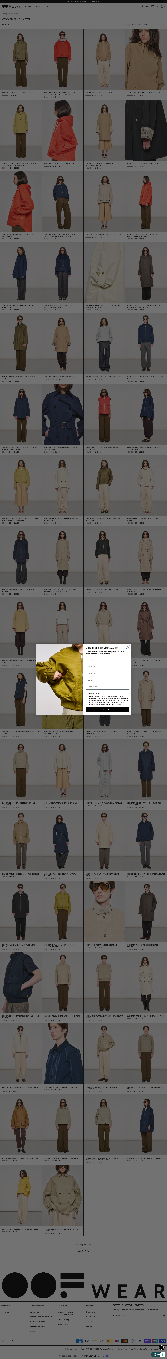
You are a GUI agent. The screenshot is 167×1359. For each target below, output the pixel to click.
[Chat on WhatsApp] (162, 1347)
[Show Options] (126, 686)
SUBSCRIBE (107, 710)
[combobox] (106, 686)
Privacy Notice (94, 696)
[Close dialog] (128, 647)
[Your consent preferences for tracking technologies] (162, 1354)
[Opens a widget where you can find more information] (158, 1355)
